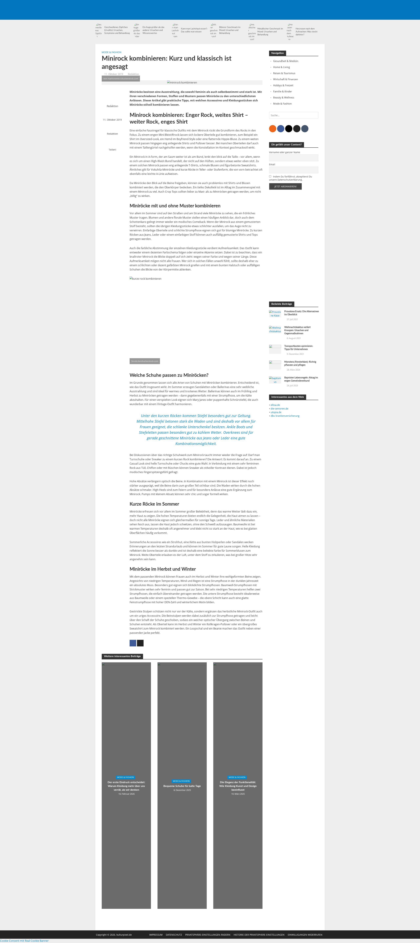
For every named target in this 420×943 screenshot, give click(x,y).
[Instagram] (288, 128)
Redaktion (133, 74)
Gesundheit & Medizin (285, 61)
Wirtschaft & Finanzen (285, 79)
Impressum (156, 934)
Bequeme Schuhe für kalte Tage (182, 786)
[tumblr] (304, 128)
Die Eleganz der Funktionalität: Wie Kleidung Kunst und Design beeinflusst (238, 786)
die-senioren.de (279, 408)
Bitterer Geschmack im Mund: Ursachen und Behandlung (230, 30)
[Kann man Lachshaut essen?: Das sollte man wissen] (175, 30)
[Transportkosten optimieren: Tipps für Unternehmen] (275, 348)
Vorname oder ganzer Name (284, 152)
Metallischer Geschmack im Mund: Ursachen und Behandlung (270, 32)
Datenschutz (174, 934)
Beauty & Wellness (283, 97)
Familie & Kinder (282, 91)
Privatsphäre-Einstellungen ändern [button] (207, 934)
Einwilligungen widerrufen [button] (305, 934)
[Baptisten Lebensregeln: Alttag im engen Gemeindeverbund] (275, 379)
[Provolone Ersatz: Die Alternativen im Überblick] (275, 313)
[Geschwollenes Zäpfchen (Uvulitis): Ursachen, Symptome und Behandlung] (99, 30)
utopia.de (276, 412)
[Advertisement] (265, 7)
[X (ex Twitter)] (296, 128)
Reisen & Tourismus (284, 73)
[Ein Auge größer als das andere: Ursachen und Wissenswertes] (137, 30)
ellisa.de (275, 405)
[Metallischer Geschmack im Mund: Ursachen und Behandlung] (252, 32)
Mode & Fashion (111, 52)
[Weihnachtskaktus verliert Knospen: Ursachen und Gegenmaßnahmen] (275, 329)
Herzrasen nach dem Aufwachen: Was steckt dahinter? (306, 32)
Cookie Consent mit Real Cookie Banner (24, 941)
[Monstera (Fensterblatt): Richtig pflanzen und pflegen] (275, 364)
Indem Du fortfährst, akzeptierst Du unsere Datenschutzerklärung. (290, 178)
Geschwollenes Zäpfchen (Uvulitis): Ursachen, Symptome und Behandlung (117, 30)
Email (272, 164)
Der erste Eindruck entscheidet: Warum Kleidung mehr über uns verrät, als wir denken (126, 786)
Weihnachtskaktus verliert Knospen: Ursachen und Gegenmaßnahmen (297, 330)
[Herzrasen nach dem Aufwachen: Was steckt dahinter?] (290, 32)
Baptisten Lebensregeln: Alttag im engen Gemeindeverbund (301, 379)
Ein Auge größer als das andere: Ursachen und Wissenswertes (153, 30)
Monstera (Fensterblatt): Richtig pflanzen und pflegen (300, 363)
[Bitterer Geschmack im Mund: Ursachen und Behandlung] (214, 30)
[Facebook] (280, 128)
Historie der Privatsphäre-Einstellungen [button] (259, 934)
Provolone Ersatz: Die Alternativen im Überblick (301, 313)
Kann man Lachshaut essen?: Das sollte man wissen (194, 30)
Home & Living (281, 67)
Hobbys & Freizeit (283, 85)
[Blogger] (272, 128)
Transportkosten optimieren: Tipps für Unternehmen (298, 347)
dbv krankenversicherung (285, 415)
